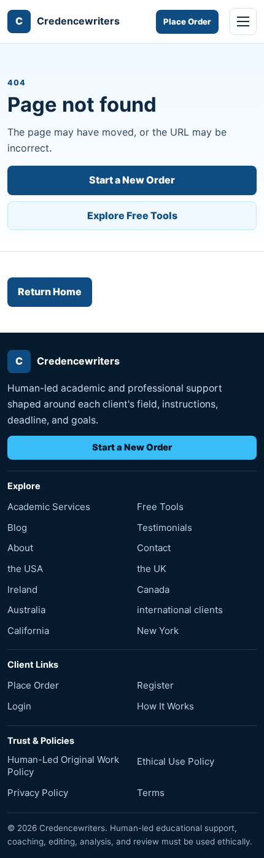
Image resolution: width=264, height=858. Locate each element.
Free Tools (160, 506)
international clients (180, 610)
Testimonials (164, 527)
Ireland (22, 589)
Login (19, 706)
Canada (153, 589)
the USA (25, 568)
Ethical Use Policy (175, 761)
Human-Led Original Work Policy (63, 766)
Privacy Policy (37, 792)
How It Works (165, 706)
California (28, 630)
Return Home (50, 291)
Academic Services (48, 506)
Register (155, 685)
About (20, 548)
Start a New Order (132, 180)
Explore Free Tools (132, 215)
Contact (154, 548)
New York (158, 630)
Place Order (187, 21)
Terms (151, 792)
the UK (151, 568)
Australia (26, 610)
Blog (17, 527)
